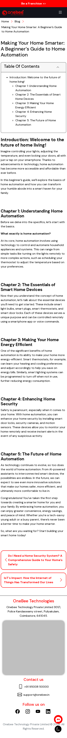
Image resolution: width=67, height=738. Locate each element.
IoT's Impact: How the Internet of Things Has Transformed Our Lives (28, 580)
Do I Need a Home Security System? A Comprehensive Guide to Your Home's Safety (35, 560)
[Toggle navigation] (60, 12)
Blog (17, 21)
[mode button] (58, 729)
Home (5, 21)
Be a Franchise (34, 3)
